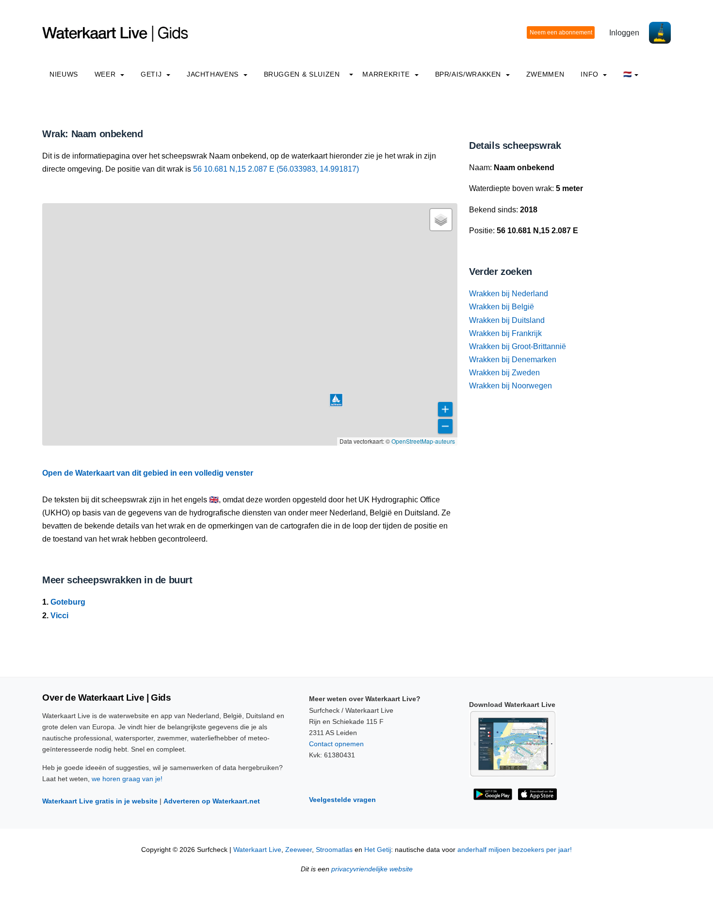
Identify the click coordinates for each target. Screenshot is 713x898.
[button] (336, 400)
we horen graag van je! (127, 779)
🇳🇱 (627, 74)
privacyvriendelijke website (372, 869)
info (590, 74)
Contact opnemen (336, 744)
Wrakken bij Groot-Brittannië (517, 346)
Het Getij (377, 849)
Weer (106, 74)
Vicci (59, 615)
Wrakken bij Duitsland (507, 320)
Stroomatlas (334, 849)
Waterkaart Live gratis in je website (100, 801)
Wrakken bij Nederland (508, 293)
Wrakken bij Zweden (504, 373)
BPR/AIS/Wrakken (469, 74)
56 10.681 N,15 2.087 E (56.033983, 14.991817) (276, 169)
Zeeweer (298, 849)
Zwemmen (545, 74)
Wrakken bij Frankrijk (505, 333)
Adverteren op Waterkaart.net (211, 801)
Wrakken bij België (501, 307)
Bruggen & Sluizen (302, 74)
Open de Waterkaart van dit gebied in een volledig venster (147, 473)
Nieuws (63, 74)
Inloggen (624, 33)
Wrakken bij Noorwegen (510, 386)
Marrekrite (387, 74)
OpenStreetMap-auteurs (423, 441)
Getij (152, 74)
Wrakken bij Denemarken (512, 359)
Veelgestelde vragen (342, 799)
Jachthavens (214, 74)
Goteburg (67, 602)
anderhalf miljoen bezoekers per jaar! (514, 849)
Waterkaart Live (257, 849)
